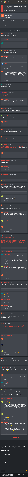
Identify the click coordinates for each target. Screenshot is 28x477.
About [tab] (24, 30)
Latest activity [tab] (12, 30)
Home (2, 456)
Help (20, 470)
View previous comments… (6, 251)
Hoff (3, 323)
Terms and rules (9, 470)
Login (2, 465)
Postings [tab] (19, 30)
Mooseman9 (5, 115)
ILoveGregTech (5, 235)
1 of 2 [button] (10, 437)
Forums (2, 458)
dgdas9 (4, 84)
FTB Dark (3, 470)
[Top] (25, 470)
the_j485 (5, 63)
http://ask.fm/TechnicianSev (7, 138)
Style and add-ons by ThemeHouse (8, 475)
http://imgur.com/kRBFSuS (6, 95)
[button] (2, 2)
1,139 (5, 22)
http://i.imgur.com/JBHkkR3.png (7, 176)
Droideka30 (4, 92)
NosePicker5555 (6, 160)
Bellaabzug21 (5, 50)
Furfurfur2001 (6, 42)
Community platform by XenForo (13, 474)
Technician (4, 33)
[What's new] (24, 2)
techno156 (4, 144)
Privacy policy (16, 470)
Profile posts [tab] (4, 30)
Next (14, 437)
